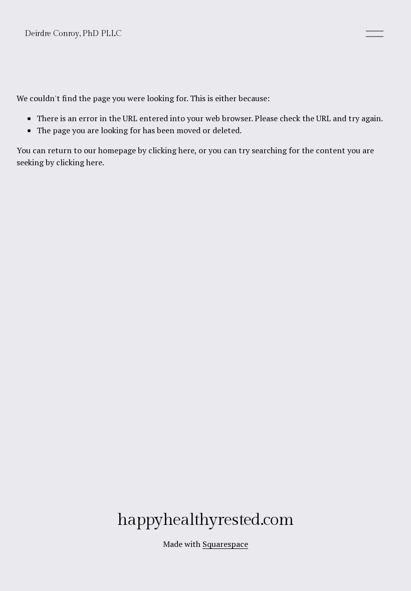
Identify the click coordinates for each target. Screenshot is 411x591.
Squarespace (225, 543)
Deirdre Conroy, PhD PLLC (73, 34)
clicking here (171, 150)
